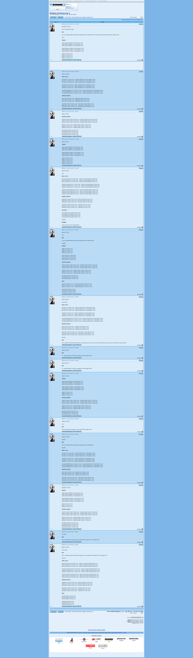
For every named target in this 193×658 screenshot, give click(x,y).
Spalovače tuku (94, 632)
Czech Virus (84, 641)
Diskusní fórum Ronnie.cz (79, 0)
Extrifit (96, 641)
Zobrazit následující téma (138, 19)
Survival (133, 640)
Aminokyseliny (101, 632)
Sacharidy (85, 632)
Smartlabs (121, 640)
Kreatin (89, 632)
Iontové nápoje (115, 632)
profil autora (139, 108)
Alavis (59, 642)
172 (73, 14)
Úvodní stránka (68, 17)
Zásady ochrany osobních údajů (96, 630)
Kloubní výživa (108, 632)
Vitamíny (120, 632)
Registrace (70, 6)
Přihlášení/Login (70, 8)
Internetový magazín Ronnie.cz (55, 0)
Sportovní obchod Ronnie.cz (68, 0)
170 (69, 14)
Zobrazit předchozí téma (126, 19)
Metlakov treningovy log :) (60, 13)
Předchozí (57, 14)
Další (75, 14)
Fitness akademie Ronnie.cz (91, 0)
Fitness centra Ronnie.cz (102, 0)
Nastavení (69, 4)
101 (63, 14)
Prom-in (102, 648)
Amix (109, 641)
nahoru (51, 108)
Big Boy (71, 642)
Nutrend (90, 647)
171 (71, 14)
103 (67, 14)
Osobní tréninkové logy (76, 17)
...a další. (124, 632)
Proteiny (80, 632)
